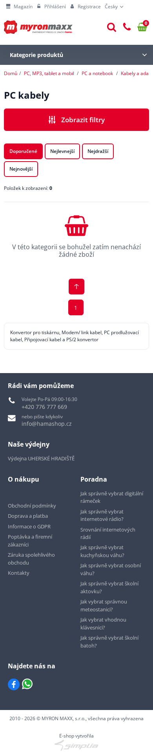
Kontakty (18, 572)
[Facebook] (14, 684)
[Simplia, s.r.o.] (76, 745)
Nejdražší (97, 151)
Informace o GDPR (29, 526)
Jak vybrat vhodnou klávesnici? (103, 623)
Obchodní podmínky (32, 505)
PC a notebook (97, 73)
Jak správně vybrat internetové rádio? (102, 515)
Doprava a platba (28, 515)
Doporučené (23, 151)
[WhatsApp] (27, 684)
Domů (10, 73)
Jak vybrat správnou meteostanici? (103, 605)
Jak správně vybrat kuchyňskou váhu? (102, 551)
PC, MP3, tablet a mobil (49, 73)
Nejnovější (21, 169)
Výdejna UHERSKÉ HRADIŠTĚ (41, 458)
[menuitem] (19, 6)
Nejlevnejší (62, 151)
